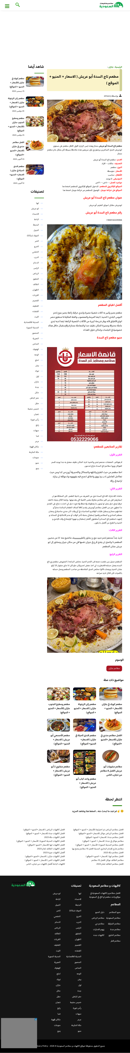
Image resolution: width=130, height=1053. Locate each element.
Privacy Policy (41, 1046)
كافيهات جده (98, 935)
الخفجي (35, 252)
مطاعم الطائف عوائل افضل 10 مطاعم (107, 860)
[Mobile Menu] (7, 6)
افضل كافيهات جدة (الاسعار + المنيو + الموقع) (45, 834)
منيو (37, 463)
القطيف (35, 306)
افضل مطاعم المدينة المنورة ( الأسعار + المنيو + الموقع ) (100, 845)
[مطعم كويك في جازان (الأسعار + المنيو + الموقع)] (35, 82)
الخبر (37, 241)
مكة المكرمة (34, 452)
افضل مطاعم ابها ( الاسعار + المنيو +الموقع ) (105, 856)
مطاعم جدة (115, 930)
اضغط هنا (66, 187)
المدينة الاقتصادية (31, 322)
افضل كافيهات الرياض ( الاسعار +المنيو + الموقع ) (44, 830)
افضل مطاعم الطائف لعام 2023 (110, 864)
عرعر (37, 441)
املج (37, 360)
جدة (37, 387)
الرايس (36, 268)
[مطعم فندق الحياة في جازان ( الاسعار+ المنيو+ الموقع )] (35, 169)
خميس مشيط (33, 409)
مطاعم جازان (114, 668)
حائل (37, 393)
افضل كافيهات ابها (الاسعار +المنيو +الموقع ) (46, 845)
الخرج (36, 247)
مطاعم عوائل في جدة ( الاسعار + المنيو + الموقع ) (103, 841)
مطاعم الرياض (98, 918)
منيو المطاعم (114, 912)
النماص (35, 344)
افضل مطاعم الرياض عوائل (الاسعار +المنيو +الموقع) (101, 834)
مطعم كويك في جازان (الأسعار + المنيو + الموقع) (112, 708)
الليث (36, 317)
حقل (37, 404)
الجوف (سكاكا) (33, 236)
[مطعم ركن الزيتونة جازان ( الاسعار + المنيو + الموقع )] (35, 101)
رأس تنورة (35, 420)
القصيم (36, 301)
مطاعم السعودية (113, 918)
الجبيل (36, 230)
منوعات (35, 458)
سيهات (36, 431)
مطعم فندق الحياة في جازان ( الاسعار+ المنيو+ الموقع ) (85, 739)
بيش (37, 366)
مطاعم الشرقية (114, 924)
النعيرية (36, 339)
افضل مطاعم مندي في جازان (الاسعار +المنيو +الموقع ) (111, 739)
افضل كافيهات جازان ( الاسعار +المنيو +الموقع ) (45, 856)
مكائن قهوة (34, 447)
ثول (37, 376)
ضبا (37, 436)
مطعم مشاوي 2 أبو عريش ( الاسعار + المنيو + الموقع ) (60, 771)
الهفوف (36, 349)
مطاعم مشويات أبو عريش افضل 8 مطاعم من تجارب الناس (111, 771)
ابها (37, 203)
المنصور (35, 333)
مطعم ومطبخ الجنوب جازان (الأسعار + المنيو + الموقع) (59, 708)
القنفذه (35, 311)
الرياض (36, 274)
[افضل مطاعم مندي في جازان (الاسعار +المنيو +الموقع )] (35, 145)
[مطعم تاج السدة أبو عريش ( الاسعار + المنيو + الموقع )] (84, 121)
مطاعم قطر (115, 941)
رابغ (37, 425)
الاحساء (35, 214)
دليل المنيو (99, 912)
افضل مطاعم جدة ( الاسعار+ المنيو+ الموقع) (105, 837)
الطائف (36, 284)
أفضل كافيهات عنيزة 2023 (54, 853)
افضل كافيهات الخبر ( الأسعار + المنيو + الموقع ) (45, 860)
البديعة (36, 225)
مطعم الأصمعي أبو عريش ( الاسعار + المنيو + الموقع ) (60, 739)
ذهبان (36, 414)
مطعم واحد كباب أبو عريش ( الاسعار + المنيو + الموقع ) (86, 783)
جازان (36, 382)
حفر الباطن (34, 398)
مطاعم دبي (99, 924)
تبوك (37, 371)
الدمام (36, 263)
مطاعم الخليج (114, 935)
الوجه (36, 355)
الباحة (36, 219)
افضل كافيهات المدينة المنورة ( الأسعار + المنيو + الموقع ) (40, 841)
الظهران (35, 290)
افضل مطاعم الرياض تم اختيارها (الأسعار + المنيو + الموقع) (98, 830)
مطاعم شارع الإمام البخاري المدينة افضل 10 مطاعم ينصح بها (98, 849)
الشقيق (36, 279)
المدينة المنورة (32, 328)
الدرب (36, 257)
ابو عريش (35, 209)
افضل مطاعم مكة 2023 (114, 853)
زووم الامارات (98, 930)
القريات (35, 295)
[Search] (17, 5)
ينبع (37, 468)
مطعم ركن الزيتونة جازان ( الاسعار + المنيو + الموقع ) (85, 708)
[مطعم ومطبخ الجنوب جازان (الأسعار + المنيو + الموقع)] (35, 121)
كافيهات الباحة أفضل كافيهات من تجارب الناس (45, 864)
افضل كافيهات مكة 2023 (54, 837)
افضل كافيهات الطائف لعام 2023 (51, 849)
